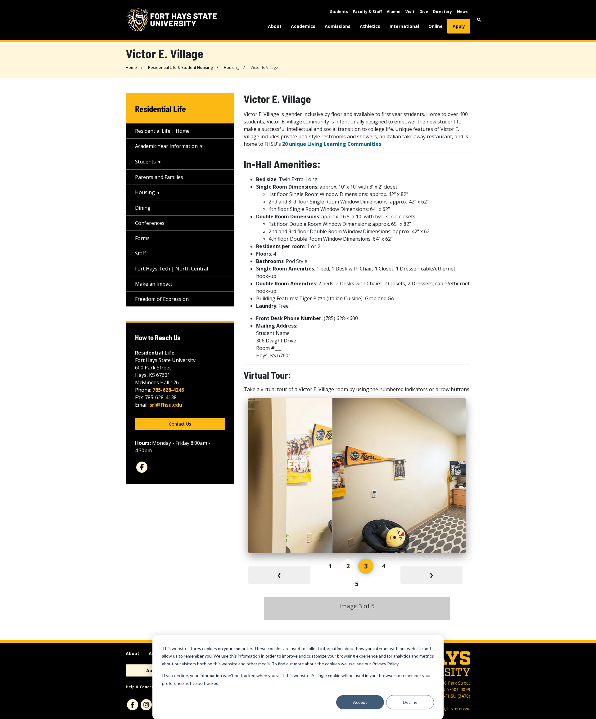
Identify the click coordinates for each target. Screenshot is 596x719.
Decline (410, 702)
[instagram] (146, 705)
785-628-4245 (168, 389)
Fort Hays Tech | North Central (171, 268)
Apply (459, 26)
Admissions (337, 26)
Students (339, 11)
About (275, 26)
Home (131, 67)
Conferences (150, 223)
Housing (231, 67)
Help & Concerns (142, 687)
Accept (360, 702)
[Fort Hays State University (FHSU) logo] (171, 19)
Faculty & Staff (367, 11)
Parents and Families (159, 177)
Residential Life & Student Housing (180, 67)
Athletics (370, 26)
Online (435, 26)
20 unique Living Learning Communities (331, 144)
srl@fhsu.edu (166, 404)
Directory (442, 11)
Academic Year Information (166, 146)
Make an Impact (153, 283)
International (404, 26)
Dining (143, 207)
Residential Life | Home (162, 130)
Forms (142, 238)
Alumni (393, 11)
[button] (479, 20)
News (462, 11)
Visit (409, 11)
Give (423, 11)
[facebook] (142, 467)
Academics (303, 26)
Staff (140, 253)
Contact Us (180, 424)
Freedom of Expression (162, 299)
